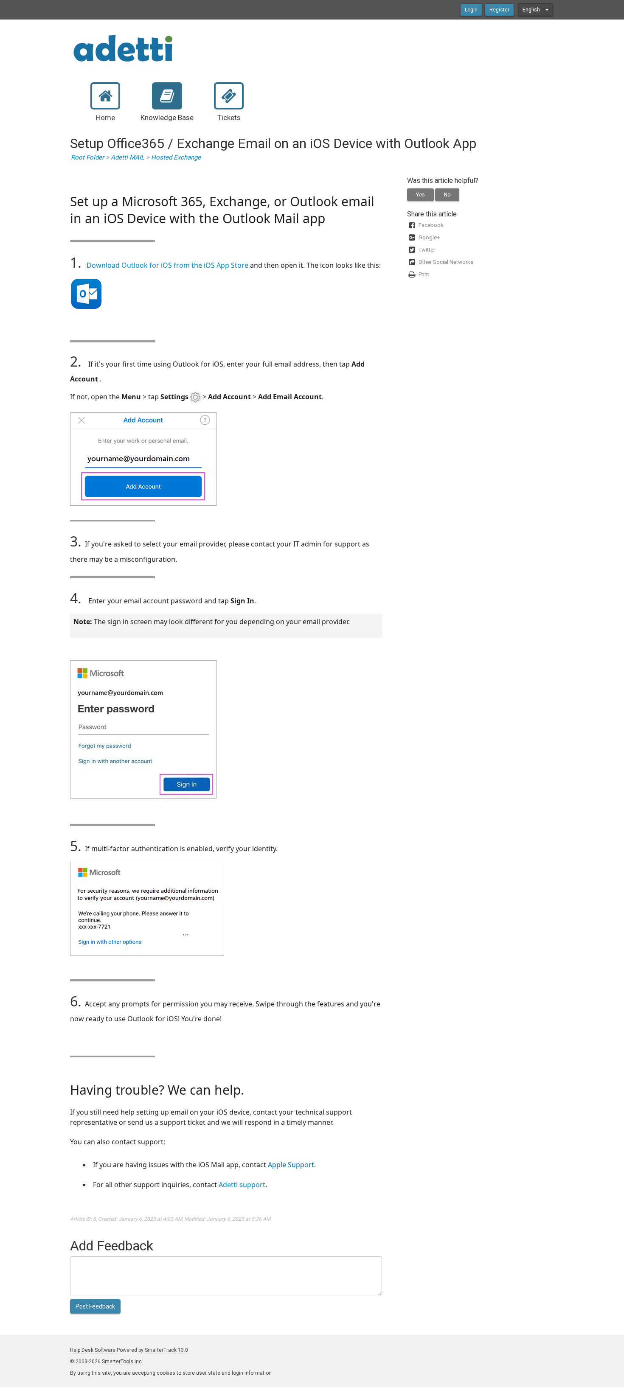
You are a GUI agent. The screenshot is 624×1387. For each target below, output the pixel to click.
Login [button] (471, 10)
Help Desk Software (92, 1350)
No (447, 195)
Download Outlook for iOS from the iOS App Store (167, 265)
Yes (420, 195)
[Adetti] (123, 47)
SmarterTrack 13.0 (166, 1350)
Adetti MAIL (127, 157)
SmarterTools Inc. (122, 1362)
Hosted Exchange (176, 157)
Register (499, 10)
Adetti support (242, 1184)
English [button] (532, 10)
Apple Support (291, 1164)
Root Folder (87, 157)
